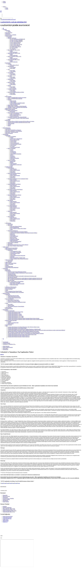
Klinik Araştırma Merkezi (10, 109)
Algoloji (11, 137)
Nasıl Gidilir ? (12, 171)
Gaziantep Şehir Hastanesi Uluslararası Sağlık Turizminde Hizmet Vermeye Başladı (23, 318)
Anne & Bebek (8, 223)
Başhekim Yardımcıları (12, 38)
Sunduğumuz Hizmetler (14, 239)
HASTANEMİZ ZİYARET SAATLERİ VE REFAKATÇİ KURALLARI (22, 276)
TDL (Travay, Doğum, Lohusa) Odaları (15, 245)
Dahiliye (11, 154)
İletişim (9, 119)
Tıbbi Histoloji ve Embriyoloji (15, 164)
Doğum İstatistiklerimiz (14, 227)
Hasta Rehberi (8, 270)
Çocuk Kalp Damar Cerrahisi (15, 144)
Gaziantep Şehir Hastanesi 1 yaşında (14, 314)
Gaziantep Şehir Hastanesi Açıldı (14, 312)
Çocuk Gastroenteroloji (14, 143)
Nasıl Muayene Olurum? (12, 277)
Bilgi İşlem (10, 75)
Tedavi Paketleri (8, 262)
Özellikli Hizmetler (8, 166)
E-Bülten (9, 321)
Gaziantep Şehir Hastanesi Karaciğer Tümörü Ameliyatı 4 (19, 336)
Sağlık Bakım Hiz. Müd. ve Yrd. (14, 53)
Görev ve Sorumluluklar (14, 113)
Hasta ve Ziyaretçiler (9, 264)
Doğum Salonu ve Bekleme (13, 242)
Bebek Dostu (10, 224)
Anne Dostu (10, 225)
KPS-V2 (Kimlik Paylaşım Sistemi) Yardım (13, 291)
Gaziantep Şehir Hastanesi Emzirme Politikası (18, 231)
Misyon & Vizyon (8, 32)
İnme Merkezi (10, 200)
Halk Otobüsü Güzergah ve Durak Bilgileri (16, 306)
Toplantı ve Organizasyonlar (13, 322)
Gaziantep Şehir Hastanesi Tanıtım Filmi (15, 311)
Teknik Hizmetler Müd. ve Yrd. (14, 59)
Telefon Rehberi (8, 307)
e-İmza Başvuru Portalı (7, 517)
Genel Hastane (8, 128)
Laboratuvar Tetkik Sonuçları (10, 286)
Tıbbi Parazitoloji (13, 163)
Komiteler (9, 99)
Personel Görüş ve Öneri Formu (14, 301)
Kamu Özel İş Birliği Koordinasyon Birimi (16, 92)
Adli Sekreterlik (11, 66)
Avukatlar (9, 64)
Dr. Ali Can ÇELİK (14, 47)
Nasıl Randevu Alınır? (12, 275)
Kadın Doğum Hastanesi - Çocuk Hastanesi (13, 131)
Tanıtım (9, 31)
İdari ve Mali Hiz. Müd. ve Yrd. (14, 49)
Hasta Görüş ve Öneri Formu (13, 299)
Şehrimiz (7, 265)
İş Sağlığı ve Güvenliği (12, 88)
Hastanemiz (7, 30)
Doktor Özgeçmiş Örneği (7, 516)
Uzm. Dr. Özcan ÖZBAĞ (15, 45)
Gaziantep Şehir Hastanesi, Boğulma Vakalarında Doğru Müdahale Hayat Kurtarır (23, 331)
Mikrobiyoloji (12, 161)
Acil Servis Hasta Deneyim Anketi (14, 297)
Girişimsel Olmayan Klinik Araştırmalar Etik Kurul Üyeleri (19, 122)
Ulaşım (6, 303)
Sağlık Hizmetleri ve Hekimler (11, 249)
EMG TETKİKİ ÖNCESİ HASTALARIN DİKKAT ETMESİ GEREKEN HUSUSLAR (25, 278)
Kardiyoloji (12, 256)
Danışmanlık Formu (9, 266)
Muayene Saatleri (11, 280)
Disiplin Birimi (10, 79)
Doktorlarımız (12, 172)
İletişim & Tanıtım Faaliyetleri (11, 320)
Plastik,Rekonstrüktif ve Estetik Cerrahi (17, 257)
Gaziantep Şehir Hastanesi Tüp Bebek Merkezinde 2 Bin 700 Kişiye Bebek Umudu (23, 327)
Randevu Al (7, 269)
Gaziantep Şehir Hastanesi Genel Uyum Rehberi (14, 292)
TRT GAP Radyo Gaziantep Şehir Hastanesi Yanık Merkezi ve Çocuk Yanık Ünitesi (24, 332)
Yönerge (9, 124)
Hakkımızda (12, 233)
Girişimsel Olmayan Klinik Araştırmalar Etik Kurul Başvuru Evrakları (21, 121)
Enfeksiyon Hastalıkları (14, 158)
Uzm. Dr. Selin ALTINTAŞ (15, 42)
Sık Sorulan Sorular (9, 308)
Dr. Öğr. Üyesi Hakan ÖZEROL (16, 41)
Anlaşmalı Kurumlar (11, 273)
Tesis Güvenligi (13, 100)
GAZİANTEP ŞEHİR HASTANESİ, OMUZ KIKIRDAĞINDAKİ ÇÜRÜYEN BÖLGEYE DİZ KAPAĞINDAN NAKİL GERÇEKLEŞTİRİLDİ (36, 330)
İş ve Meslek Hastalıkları (12, 205)
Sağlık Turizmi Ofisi (9, 259)
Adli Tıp (11, 150)
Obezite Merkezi (11, 216)
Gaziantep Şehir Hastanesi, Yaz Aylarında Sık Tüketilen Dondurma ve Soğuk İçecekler (24, 329)
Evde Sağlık (12, 159)
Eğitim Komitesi (13, 101)
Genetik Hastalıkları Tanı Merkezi (14, 184)
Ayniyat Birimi (10, 72)
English (4, 2)
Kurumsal (5, 29)
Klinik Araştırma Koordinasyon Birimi (15, 112)
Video (6, 325)
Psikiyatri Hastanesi (9, 133)
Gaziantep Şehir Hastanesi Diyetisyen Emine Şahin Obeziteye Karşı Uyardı (22, 334)
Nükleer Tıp (10, 211)
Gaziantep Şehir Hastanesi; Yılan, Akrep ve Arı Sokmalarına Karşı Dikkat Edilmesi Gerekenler (26, 333)
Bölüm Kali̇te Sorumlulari (12, 105)
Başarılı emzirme (13, 237)
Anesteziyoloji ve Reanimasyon (16, 138)
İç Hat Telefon (13, 67)
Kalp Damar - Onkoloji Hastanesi (11, 132)
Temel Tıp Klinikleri (11, 160)
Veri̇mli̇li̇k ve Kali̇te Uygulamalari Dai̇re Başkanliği (17, 107)
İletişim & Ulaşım (6, 293)
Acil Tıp (11, 149)
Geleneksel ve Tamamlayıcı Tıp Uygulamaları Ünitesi (18, 178)
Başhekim (9, 36)
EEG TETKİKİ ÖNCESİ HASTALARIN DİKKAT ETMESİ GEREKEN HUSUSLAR (25, 279)
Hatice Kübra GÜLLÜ (14, 65)
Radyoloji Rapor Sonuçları (10, 288)
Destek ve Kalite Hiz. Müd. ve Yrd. (14, 56)
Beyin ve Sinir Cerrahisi (14, 139)
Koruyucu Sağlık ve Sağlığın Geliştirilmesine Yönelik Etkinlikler (20, 272)
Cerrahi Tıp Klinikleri (12, 136)
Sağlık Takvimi (10, 323)
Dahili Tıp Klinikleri (11, 148)
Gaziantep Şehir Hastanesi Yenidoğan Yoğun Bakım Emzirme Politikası (23, 232)
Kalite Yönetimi (8, 96)
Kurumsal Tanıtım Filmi (9, 310)
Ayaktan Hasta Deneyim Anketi (14, 296)
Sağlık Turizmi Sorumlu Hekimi (11, 247)
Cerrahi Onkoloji (13, 140)
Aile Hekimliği (13, 151)
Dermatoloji (12, 156)
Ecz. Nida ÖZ (12, 48)
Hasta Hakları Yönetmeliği (15, 282)
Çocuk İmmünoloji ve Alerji (15, 251)
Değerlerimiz (7, 33)
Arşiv (9, 69)
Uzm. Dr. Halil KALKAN (15, 43)
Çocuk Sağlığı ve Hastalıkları (15, 153)
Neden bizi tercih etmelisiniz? (15, 241)
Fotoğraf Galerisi (8, 324)
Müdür (11, 51)
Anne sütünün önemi (14, 236)
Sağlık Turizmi (5, 246)
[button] (4, 6)
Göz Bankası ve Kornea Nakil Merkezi (15, 189)
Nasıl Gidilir (10, 260)
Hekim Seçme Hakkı (14, 284)
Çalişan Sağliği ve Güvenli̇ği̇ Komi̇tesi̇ (17, 102)
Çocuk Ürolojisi (13, 145)
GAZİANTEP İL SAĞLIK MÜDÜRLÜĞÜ (13, 22)
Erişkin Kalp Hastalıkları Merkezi (14, 173)
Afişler (11, 229)
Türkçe (4, 1)
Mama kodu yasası (13, 238)
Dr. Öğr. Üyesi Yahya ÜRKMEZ (16, 40)
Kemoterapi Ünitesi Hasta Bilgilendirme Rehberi (17, 271)
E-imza (6, 290)
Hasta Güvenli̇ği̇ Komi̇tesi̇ (15, 104)
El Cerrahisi (12, 146)
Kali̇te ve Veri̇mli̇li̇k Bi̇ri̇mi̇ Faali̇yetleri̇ (15, 98)
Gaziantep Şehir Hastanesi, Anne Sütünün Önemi (17, 328)
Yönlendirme (5, 268)
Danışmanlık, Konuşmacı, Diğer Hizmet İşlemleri (17, 117)
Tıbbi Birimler (5, 134)
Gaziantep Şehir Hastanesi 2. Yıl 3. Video (15, 317)
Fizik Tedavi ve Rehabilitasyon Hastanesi (13, 130)
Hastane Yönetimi (8, 35)
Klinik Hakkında (13, 168)
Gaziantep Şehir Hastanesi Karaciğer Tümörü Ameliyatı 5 (19, 335)
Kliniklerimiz (7, 135)
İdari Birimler (7, 62)
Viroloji (11, 165)
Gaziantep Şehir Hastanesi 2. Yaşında (15, 315)
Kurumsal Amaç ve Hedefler (10, 34)
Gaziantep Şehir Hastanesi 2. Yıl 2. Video (15, 316)
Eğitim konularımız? (14, 240)
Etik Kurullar (7, 120)
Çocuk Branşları (13, 152)
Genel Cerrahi (12, 254)
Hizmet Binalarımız (6, 127)
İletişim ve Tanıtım (11, 82)
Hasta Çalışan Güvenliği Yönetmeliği (17, 283)
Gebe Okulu (10, 243)
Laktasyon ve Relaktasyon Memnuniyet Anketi (17, 302)
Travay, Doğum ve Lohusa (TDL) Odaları (18, 228)
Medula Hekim (6, 520)
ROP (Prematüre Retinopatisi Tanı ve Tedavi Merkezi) (18, 244)
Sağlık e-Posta (5, 519)
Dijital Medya (5, 309)
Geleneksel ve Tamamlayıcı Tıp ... (9, 344)
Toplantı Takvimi (11, 123)
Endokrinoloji (12, 157)
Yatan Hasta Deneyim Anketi (13, 295)
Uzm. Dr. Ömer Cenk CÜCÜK (16, 44)
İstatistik (9, 85)
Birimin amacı (12, 235)
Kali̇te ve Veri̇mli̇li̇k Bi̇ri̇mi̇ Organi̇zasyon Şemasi (17, 97)
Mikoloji (11, 162)
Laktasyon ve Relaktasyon (13, 230)
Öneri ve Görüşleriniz (9, 298)
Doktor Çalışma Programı (15, 170)
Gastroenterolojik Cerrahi (15, 147)
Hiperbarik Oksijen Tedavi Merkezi (14, 194)
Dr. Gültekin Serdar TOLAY (15, 46)
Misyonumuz (12, 111)
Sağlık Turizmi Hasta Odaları (10, 263)
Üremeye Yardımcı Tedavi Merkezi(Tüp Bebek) (19, 258)
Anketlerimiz (7, 294)
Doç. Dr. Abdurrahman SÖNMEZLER (17, 39)
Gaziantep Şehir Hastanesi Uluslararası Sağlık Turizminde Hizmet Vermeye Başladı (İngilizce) (25, 319)
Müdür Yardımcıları (13, 52)
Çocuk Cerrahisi (13, 141)
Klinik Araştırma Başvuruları (15, 114)
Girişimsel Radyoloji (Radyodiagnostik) (17, 255)
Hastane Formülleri (9, 289)
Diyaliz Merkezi (11, 167)
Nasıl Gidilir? (12, 68)
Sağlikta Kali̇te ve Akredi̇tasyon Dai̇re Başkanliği (17, 106)
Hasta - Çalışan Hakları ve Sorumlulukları (16, 281)
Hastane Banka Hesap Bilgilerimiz (11, 267)
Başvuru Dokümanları (14, 115)
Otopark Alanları (11, 305)
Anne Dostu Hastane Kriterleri (16, 226)
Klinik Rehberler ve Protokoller (11, 108)
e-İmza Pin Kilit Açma (7, 518)
